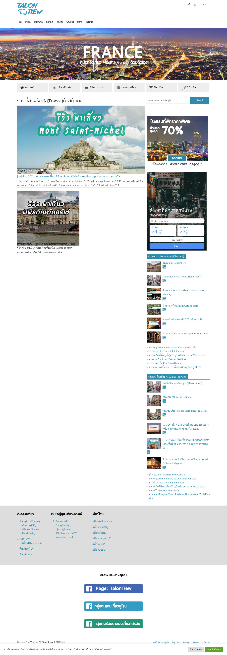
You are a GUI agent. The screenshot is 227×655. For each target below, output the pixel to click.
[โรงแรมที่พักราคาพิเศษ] (177, 166)
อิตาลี (79, 22)
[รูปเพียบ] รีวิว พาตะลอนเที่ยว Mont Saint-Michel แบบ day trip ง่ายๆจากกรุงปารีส (68, 176)
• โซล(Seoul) (62, 525)
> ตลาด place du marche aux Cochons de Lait (171, 347)
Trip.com (175, 642)
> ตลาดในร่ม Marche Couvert (163, 490)
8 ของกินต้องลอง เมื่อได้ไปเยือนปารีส (182, 319)
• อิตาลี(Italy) (27, 533)
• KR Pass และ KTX (66, 533)
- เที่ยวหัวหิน (99, 532)
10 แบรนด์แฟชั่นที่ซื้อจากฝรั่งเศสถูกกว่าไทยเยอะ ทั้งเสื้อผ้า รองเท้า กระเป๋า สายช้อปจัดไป (186, 444)
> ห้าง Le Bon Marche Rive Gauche (166, 474)
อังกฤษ (89, 22)
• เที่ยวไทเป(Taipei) (31, 543)
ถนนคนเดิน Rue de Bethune (177, 397)
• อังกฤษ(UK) (28, 525)
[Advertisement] (80, 281)
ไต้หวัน (28, 22)
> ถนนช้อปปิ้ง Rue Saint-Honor (164, 363)
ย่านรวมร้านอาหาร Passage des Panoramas (185, 333)
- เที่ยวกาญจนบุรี (101, 538)
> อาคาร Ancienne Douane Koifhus (166, 359)
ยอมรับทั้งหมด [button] (214, 649)
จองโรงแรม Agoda (161, 642)
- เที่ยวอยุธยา (99, 549)
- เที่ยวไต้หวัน (24, 539)
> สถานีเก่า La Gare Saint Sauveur (165, 351)
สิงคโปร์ (49, 22)
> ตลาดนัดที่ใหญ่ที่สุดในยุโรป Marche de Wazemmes (176, 355)
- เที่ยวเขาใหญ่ (100, 527)
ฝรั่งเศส (70, 22)
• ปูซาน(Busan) (63, 529)
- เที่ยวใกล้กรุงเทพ (102, 521)
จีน (20, 22)
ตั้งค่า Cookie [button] (196, 649)
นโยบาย (206, 642)
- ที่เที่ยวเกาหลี (59, 521)
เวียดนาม (38, 22)
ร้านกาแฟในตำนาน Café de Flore (180, 305)
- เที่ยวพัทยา (98, 544)
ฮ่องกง (60, 22)
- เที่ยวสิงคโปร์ (25, 548)
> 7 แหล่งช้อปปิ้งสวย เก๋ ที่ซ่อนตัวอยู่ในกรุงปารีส (174, 367)
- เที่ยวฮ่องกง (24, 554)
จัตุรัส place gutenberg (174, 263)
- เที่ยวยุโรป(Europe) (28, 521)
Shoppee (196, 642)
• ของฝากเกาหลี (64, 537)
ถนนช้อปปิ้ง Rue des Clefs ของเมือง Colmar (185, 410)
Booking (185, 642)
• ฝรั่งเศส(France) (29, 529)
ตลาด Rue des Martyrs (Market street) (182, 276)
